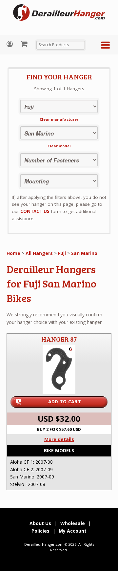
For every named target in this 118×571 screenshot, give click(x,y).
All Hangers (39, 253)
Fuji (62, 253)
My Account (10, 44)
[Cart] (25, 43)
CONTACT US (34, 211)
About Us (40, 523)
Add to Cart (64, 401)
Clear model (59, 145)
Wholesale (72, 523)
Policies (40, 531)
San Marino (84, 253)
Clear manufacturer (59, 119)
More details (59, 439)
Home (13, 253)
